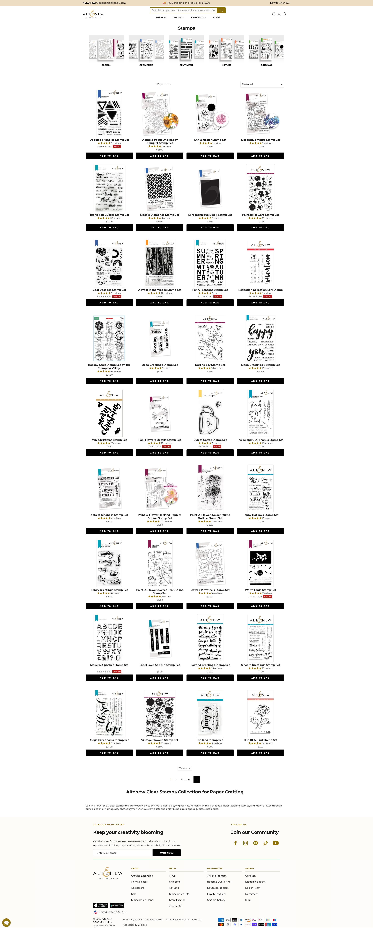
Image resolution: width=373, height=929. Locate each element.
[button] (6, 922)
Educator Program (218, 887)
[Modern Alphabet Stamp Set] (109, 638)
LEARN (177, 17)
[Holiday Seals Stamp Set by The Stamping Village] (109, 338)
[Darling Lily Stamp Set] (210, 338)
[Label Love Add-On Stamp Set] (159, 638)
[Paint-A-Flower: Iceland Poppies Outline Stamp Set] (159, 488)
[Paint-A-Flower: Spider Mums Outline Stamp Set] (210, 488)
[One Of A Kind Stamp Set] (260, 713)
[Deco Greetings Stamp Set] (159, 338)
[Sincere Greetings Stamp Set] (260, 638)
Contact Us (175, 906)
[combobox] (183, 10)
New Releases (139, 881)
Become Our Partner (219, 881)
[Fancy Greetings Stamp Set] (109, 563)
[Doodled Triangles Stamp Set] (109, 113)
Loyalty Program (216, 894)
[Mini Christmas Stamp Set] (109, 413)
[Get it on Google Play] (117, 905)
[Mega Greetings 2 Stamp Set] (260, 338)
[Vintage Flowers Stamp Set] (159, 713)
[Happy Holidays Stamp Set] (260, 488)
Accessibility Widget (135, 924)
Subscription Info (179, 894)
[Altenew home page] (93, 14)
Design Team (253, 887)
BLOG (216, 17)
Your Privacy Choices (178, 919)
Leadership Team (255, 881)
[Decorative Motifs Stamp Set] (260, 113)
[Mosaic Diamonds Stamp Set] (159, 188)
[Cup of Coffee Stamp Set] (210, 413)
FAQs (172, 875)
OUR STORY (198, 17)
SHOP (160, 17)
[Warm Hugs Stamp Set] (260, 563)
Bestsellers (137, 887)
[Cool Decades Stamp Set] (109, 263)
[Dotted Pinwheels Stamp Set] (210, 563)
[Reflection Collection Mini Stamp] (260, 263)
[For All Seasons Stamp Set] (210, 263)
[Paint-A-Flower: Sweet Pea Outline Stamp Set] (159, 563)
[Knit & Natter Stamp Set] (210, 113)
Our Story (250, 875)
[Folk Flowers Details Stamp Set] (159, 413)
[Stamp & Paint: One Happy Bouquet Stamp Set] (159, 113)
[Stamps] (106, 69)
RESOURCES (215, 869)
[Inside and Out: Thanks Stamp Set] (260, 413)
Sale (133, 894)
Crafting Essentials (142, 875)
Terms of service (153, 919)
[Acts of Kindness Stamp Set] (109, 488)
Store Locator (177, 900)
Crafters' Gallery (216, 900)
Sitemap (197, 919)
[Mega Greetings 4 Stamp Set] (109, 713)
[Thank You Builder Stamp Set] (109, 188)
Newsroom (251, 894)
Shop (135, 869)
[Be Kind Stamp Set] (210, 713)
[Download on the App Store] (100, 905)
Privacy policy (134, 919)
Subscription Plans (142, 900)
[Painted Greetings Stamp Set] (210, 638)
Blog (248, 900)
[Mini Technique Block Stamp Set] (210, 188)
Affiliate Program (217, 875)
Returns (174, 887)
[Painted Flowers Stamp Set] (260, 188)
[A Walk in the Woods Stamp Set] (159, 263)
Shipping (174, 881)
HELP (172, 869)
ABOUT (250, 869)
